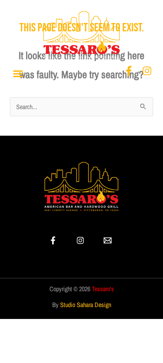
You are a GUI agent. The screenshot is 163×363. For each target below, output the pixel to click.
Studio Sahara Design (85, 304)
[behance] (109, 240)
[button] (18, 74)
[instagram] (81, 240)
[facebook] (54, 240)
